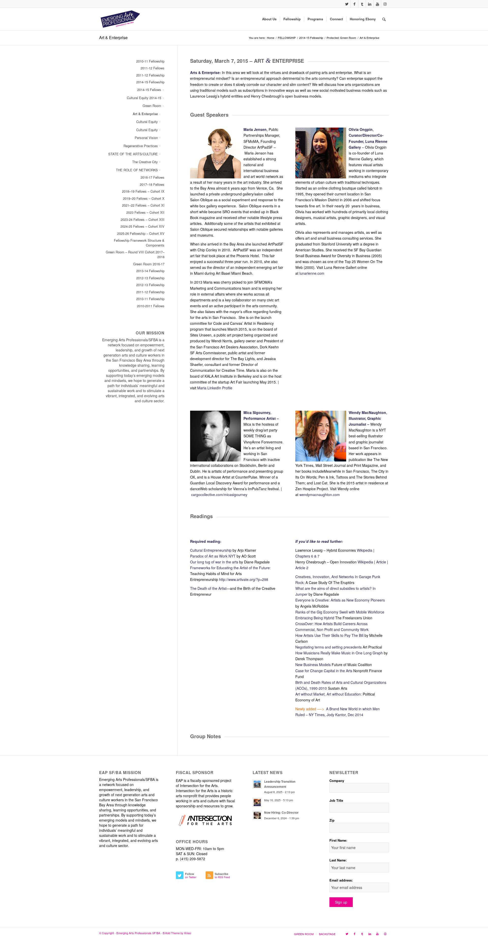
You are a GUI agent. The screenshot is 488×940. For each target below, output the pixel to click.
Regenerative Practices (141, 145)
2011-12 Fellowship (150, 75)
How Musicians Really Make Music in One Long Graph (339, 652)
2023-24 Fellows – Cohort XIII (142, 219)
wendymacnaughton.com (319, 494)
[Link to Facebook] (354, 4)
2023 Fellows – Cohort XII (145, 212)
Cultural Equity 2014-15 (144, 97)
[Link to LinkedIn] (369, 4)
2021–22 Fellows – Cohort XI (143, 205)
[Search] (384, 19)
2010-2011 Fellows (150, 305)
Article (381, 561)
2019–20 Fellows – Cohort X (143, 198)
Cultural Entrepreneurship (211, 550)
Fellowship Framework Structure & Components (139, 243)
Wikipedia (364, 550)
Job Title (336, 800)
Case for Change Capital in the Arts (323, 670)
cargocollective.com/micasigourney (219, 494)
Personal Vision (146, 137)
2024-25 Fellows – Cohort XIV (142, 226)
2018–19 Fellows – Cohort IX (143, 191)
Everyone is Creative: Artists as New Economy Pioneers (340, 600)
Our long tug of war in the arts (214, 561)
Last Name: (338, 860)
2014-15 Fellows (149, 89)
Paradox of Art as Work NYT (213, 556)
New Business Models (313, 664)
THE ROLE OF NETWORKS (137, 169)
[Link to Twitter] (346, 4)
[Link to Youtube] (377, 4)
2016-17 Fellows (152, 177)
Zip (331, 820)
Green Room (152, 105)
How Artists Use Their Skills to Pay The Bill (329, 635)
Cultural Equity (147, 121)
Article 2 (301, 567)
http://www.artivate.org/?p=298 (243, 579)
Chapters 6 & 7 (307, 556)
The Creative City (145, 161)
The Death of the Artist (208, 588)
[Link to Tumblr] (362, 4)
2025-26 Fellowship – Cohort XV (140, 233)
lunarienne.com (311, 273)
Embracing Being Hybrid (314, 617)
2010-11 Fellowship (150, 61)
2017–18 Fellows (152, 184)
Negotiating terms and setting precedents (328, 647)
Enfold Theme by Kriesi (177, 933)
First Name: (338, 840)
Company (336, 780)
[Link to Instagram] (385, 4)
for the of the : (230, 567)
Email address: (341, 880)
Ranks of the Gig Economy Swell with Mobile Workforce (339, 611)
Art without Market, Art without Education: (328, 694)
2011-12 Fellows (152, 68)
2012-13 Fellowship (150, 277)
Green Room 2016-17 (148, 263)
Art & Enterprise (113, 37)
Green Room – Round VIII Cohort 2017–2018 (135, 254)
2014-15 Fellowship (150, 82)
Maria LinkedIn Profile (214, 387)
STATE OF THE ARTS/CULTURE (133, 153)
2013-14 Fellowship (150, 270)
